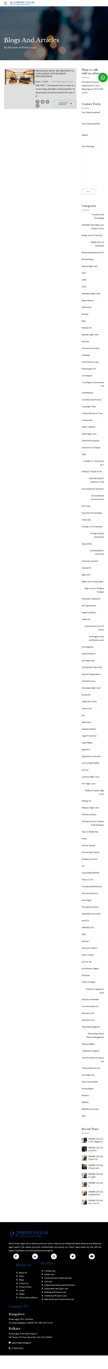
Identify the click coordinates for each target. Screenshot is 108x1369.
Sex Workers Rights (90, 968)
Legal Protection (89, 736)
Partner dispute (88, 845)
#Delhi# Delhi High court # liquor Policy (93, 227)
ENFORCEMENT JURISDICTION (96, 480)
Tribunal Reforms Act (91, 1068)
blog (84, 321)
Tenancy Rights (88, 1044)
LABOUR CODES (89, 701)
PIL (83, 866)
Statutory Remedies (90, 999)
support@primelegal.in (21, 1343)
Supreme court (88, 1013)
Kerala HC (86, 695)
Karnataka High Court (91, 688)
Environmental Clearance (93, 489)
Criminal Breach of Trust (92, 413)
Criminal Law (49, 1271)
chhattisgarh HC (89, 369)
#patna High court (90, 266)
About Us (23, 1272)
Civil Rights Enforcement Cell (93, 384)
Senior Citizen (88, 955)
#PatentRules (88, 259)
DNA (84, 454)
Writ (84, 1116)
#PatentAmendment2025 (93, 252)
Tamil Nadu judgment (91, 1027)
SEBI (84, 934)
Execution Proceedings (92, 513)
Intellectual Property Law (55, 1295)
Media (21, 1294)
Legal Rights (87, 742)
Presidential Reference (92, 886)
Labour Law (87, 708)
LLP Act (85, 770)
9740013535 (17, 1348)
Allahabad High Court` (91, 293)
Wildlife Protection (90, 1109)
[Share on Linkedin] (47, 102)
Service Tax (87, 961)
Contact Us (24, 1283)
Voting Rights (88, 1088)
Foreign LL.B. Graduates (92, 526)
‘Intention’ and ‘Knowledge (98, 216)
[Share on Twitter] (43, 102)
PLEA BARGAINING (90, 873)
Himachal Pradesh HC (91, 599)
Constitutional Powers (92, 399)
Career (22, 1290)
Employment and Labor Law (56, 1288)
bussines (85, 341)
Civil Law (48, 1281)
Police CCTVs (88, 879)
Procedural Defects (90, 907)
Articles (85, 314)
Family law (86, 519)
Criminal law (87, 420)
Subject (85, 135)
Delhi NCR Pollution (90, 440)
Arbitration (87, 307)
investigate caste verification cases (96, 638)
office (84, 838)
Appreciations (88, 300)
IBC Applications (89, 605)
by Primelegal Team (62, 81)
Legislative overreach (91, 756)
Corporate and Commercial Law (58, 1278)
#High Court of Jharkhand (97, 244)
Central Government (91, 348)
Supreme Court (88, 1020)
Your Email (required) (91, 123)
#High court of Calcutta (92, 235)
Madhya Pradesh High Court (94, 792)
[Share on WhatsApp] (38, 106)
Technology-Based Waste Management (95, 1035)
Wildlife (85, 1102)
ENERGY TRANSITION (92, 471)
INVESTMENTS (88, 653)
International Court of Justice (94, 628)
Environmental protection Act (97, 497)
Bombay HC (87, 328)
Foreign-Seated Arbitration (97, 535)
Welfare (85, 1095)
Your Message (88, 146)
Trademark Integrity (90, 1051)
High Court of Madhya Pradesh (94, 590)
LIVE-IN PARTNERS (90, 763)
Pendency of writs (89, 859)
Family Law (49, 1274)
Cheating (86, 355)
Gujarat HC (87, 568)
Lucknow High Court (90, 777)
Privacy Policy (25, 1287)
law (83, 715)
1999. (84, 280)
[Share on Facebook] (38, 102)
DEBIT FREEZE (88, 427)
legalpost (86, 749)
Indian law (86, 619)
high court (86, 574)
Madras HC (87, 801)
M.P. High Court (88, 783)
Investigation (88, 647)
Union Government (90, 1081)
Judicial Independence (91, 674)
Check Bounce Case (90, 362)
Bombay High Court (90, 334)
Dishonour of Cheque (91, 447)
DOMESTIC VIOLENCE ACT (93, 463)
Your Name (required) (91, 112)
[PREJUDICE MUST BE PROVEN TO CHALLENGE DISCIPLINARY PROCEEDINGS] (19, 77)
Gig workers (87, 544)
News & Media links (90, 832)
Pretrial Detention (90, 893)
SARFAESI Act (88, 927)
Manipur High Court (90, 807)
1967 (84, 273)
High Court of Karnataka (92, 581)
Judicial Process (89, 681)
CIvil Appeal (87, 375)
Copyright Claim (89, 406)
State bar (86, 975)
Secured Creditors (89, 948)
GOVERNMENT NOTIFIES (97, 552)
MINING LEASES (89, 814)
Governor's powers (90, 561)
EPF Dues (86, 506)
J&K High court (88, 660)
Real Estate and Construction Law (59, 1299)
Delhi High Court (89, 434)
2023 (84, 286)
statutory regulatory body (95, 991)
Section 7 (86, 941)
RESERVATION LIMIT (91, 914)
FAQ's (21, 1276)
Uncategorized (88, 1075)
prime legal (86, 900)
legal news (86, 722)
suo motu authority (90, 1006)
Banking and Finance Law (55, 1292)
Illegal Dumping (88, 612)
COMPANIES (87, 393)
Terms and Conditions (28, 1297)
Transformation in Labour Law (93, 1059)
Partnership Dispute (90, 852)
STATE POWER (88, 982)
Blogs (21, 1280)
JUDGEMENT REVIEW (92, 667)
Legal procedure (89, 729)
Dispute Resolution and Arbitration (59, 1285)
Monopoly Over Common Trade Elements (93, 823)
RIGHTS (85, 920)
